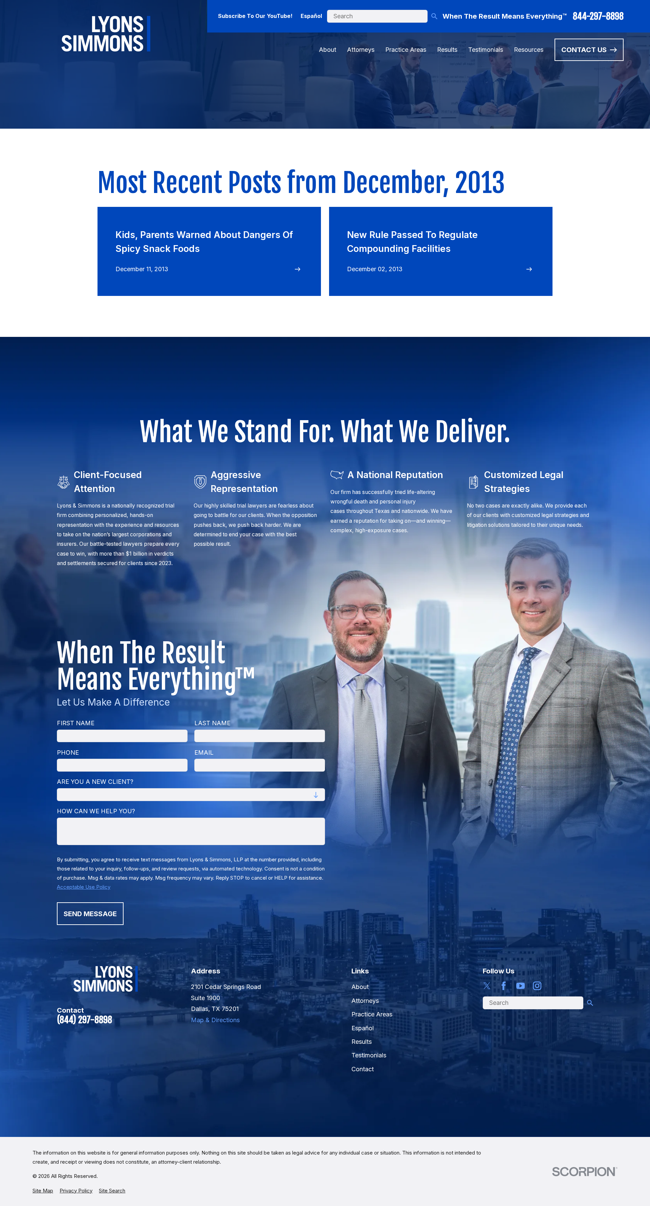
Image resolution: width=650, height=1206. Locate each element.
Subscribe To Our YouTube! (255, 16)
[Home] (106, 33)
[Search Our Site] (434, 16)
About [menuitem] (327, 49)
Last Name (212, 723)
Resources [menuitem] (528, 49)
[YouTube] (520, 986)
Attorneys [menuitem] (360, 49)
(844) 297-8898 (84, 1019)
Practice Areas (371, 1014)
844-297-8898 (598, 16)
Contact (362, 1069)
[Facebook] (503, 986)
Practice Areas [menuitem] (405, 49)
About (360, 986)
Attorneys (365, 1000)
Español (311, 16)
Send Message (90, 913)
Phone (68, 752)
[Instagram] (537, 986)
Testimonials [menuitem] (485, 49)
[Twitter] (487, 986)
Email (204, 752)
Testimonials (368, 1055)
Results (361, 1041)
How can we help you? (96, 811)
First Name (75, 723)
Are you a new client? (95, 781)
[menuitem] (42, 1190)
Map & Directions (215, 1020)
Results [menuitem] (447, 49)
